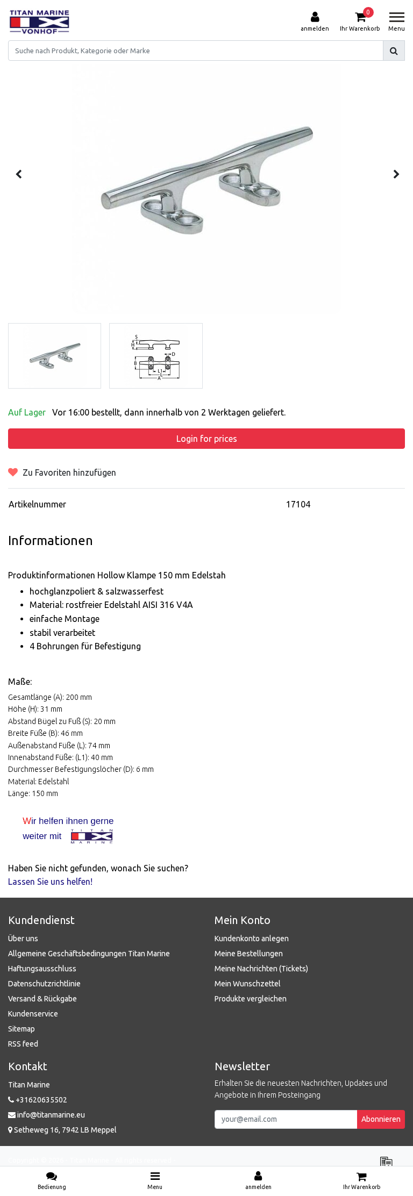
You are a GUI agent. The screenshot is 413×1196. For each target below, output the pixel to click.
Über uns (23, 938)
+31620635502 (40, 1099)
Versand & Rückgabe (42, 998)
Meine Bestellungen (249, 953)
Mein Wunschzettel (248, 983)
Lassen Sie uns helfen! (50, 881)
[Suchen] (394, 50)
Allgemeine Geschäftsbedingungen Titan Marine (89, 953)
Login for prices (206, 438)
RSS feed (23, 1044)
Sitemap (21, 1029)
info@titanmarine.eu (51, 1115)
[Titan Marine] (39, 22)
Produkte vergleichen (251, 998)
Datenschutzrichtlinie (44, 983)
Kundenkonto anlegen (252, 938)
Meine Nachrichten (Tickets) (261, 968)
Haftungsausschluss (42, 968)
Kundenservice (33, 1013)
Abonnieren (381, 1119)
